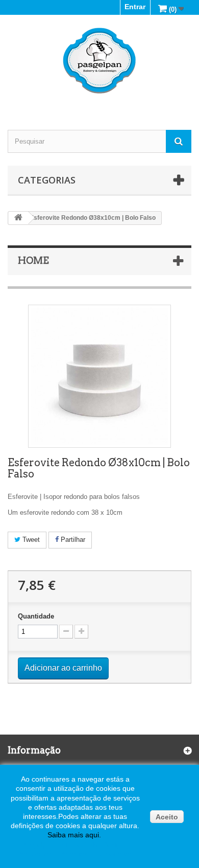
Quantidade (36, 616)
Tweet (30, 539)
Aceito (167, 817)
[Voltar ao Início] (18, 218)
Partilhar (72, 539)
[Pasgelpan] (99, 60)
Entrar (135, 7)
